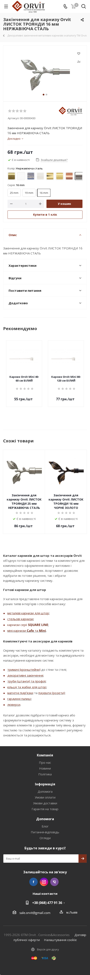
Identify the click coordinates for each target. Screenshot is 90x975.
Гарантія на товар (45, 809)
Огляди (45, 838)
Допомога (45, 791)
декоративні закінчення (25, 675)
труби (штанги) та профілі (26, 681)
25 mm (14, 193)
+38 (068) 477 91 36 (47, 902)
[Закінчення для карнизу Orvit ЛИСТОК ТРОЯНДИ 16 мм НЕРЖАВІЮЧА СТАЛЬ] (45, 72)
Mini (42, 630)
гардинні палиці (19, 699)
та (36, 630)
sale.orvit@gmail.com (34, 913)
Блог (45, 826)
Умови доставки (45, 803)
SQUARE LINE (38, 625)
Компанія (45, 755)
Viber (54, 882)
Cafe (30, 630)
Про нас (45, 762)
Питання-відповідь (45, 832)
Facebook (33, 882)
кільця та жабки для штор (26, 687)
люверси (13, 704)
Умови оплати (45, 797)
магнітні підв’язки (20, 693)
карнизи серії (17, 625)
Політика (45, 774)
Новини (45, 768)
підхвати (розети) (51, 693)
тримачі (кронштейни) (23, 669)
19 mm (29, 193)
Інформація (45, 784)
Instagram (44, 882)
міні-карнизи (17, 630)
